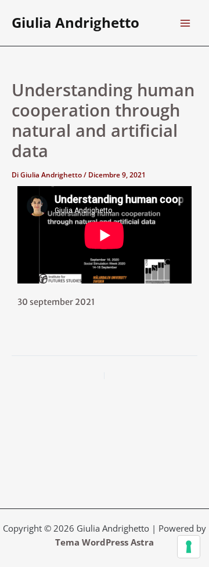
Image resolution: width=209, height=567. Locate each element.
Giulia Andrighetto (75, 22)
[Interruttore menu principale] (185, 23)
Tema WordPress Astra (104, 542)
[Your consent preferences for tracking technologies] (189, 547)
